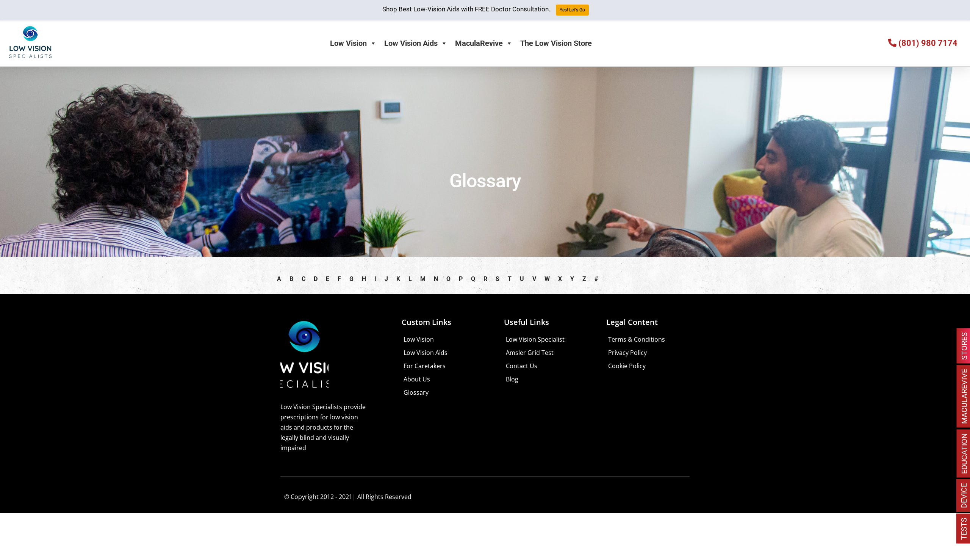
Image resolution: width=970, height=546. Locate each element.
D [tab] (316, 278)
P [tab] (461, 278)
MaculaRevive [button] (479, 43)
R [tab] (485, 278)
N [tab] (436, 278)
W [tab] (547, 278)
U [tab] (522, 278)
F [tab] (339, 278)
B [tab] (291, 278)
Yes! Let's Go (572, 10)
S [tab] (497, 278)
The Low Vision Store (556, 43)
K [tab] (398, 278)
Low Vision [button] (348, 43)
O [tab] (448, 278)
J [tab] (386, 278)
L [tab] (410, 278)
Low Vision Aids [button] (411, 43)
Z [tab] (584, 278)
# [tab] (596, 278)
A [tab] (279, 278)
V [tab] (534, 278)
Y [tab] (572, 278)
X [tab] (560, 278)
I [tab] (375, 278)
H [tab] (364, 278)
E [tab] (327, 278)
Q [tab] (473, 278)
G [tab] (351, 278)
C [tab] (303, 278)
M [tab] (423, 278)
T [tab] (510, 278)
